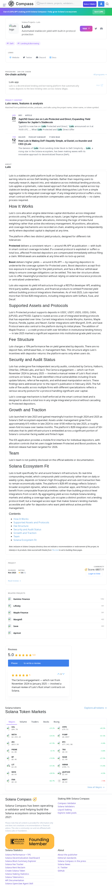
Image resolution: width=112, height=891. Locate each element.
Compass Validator (67, 803)
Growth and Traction (25, 533)
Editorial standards (67, 857)
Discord (42, 57)
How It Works (21, 519)
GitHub (61, 870)
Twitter (29, 57)
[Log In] (101, 4)
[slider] (25, 655)
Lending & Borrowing (28, 43)
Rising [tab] (56, 721)
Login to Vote (94, 573)
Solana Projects (28, 22)
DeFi (10, 43)
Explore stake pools (67, 812)
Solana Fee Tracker (14, 864)
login (20, 663)
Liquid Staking (65, 809)
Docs (54, 57)
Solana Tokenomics (14, 877)
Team (17, 536)
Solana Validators (66, 806)
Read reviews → (14, 581)
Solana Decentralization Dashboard (22, 857)
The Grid (55, 550)
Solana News (64, 864)
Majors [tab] (12, 721)
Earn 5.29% (98, 12)
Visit (85, 28)
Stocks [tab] (46, 721)
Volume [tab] (23, 721)
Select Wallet (90, 4)
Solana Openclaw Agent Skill (19, 883)
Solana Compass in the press (72, 861)
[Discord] (101, 28)
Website (15, 57)
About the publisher (67, 854)
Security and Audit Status (27, 529)
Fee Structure (21, 526)
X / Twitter (63, 867)
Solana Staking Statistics (17, 873)
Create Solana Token (15, 870)
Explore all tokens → (95, 707)
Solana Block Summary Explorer (20, 861)
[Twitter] (95, 28)
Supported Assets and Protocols (31, 522)
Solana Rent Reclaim (15, 867)
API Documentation (14, 880)
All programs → (100, 74)
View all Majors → (96, 787)
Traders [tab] (35, 721)
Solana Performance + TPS (18, 854)
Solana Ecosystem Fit (25, 540)
